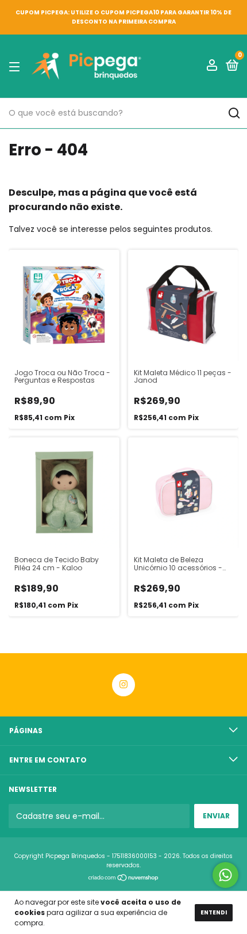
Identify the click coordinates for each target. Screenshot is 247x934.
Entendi (213, 912)
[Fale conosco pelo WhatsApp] (225, 875)
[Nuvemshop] (124, 879)
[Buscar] (233, 113)
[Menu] (16, 66)
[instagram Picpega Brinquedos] (123, 684)
